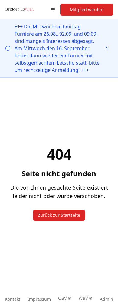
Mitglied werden (86, 9)
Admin (106, 299)
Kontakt (12, 299)
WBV (83, 298)
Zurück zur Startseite (59, 215)
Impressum (39, 299)
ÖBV (62, 298)
